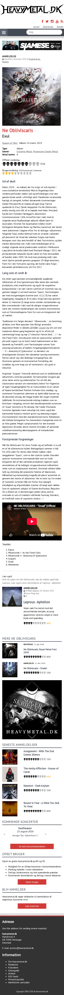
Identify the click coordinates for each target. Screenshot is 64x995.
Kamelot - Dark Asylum (36, 785)
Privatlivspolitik (16, 979)
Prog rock (35, 593)
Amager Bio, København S (25, 835)
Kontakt (60, 26)
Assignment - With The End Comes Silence (39, 752)
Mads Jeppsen (33, 591)
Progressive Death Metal (45, 151)
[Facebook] (42, 21)
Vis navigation (3, 32)
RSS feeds (13, 976)
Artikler (11, 973)
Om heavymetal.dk (17, 961)
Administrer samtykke (19, 982)
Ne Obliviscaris (17, 130)
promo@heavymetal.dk (22, 948)
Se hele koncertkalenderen (32, 846)
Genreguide (13, 970)
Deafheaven (25, 828)
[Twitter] (47, 21)
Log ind (36, 26)
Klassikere (13, 967)
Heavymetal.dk (32, 9)
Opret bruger (48, 26)
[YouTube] (57, 21)
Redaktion (13, 964)
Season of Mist (9, 142)
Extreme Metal (24, 151)
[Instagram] (52, 21)
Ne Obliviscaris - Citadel (35, 668)
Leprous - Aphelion (37, 602)
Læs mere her (32, 906)
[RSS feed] (62, 21)
